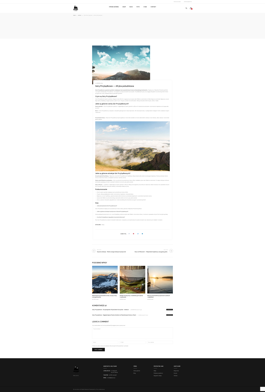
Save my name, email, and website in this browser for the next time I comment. (110, 345)
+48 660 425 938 (177, 1)
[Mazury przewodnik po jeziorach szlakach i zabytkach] (160, 279)
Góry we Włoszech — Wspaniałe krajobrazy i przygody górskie (151, 251)
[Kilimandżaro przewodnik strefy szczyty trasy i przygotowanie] (105, 279)
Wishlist (175, 375)
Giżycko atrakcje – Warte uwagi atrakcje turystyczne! (111, 251)
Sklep (155, 370)
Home (74, 15)
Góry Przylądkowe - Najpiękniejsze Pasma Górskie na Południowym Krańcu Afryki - (114, 315)
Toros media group (100, 389)
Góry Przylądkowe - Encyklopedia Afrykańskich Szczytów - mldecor (110, 309)
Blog (135, 373)
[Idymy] (75, 8)
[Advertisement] (132, 26)
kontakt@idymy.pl (188, 1)
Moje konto (176, 370)
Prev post (99, 249)
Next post (166, 249)
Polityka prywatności (158, 373)
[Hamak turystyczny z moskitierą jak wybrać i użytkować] (132, 279)
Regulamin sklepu (158, 375)
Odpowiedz (169, 309)
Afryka (79, 15)
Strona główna (137, 370)
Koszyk (175, 373)
